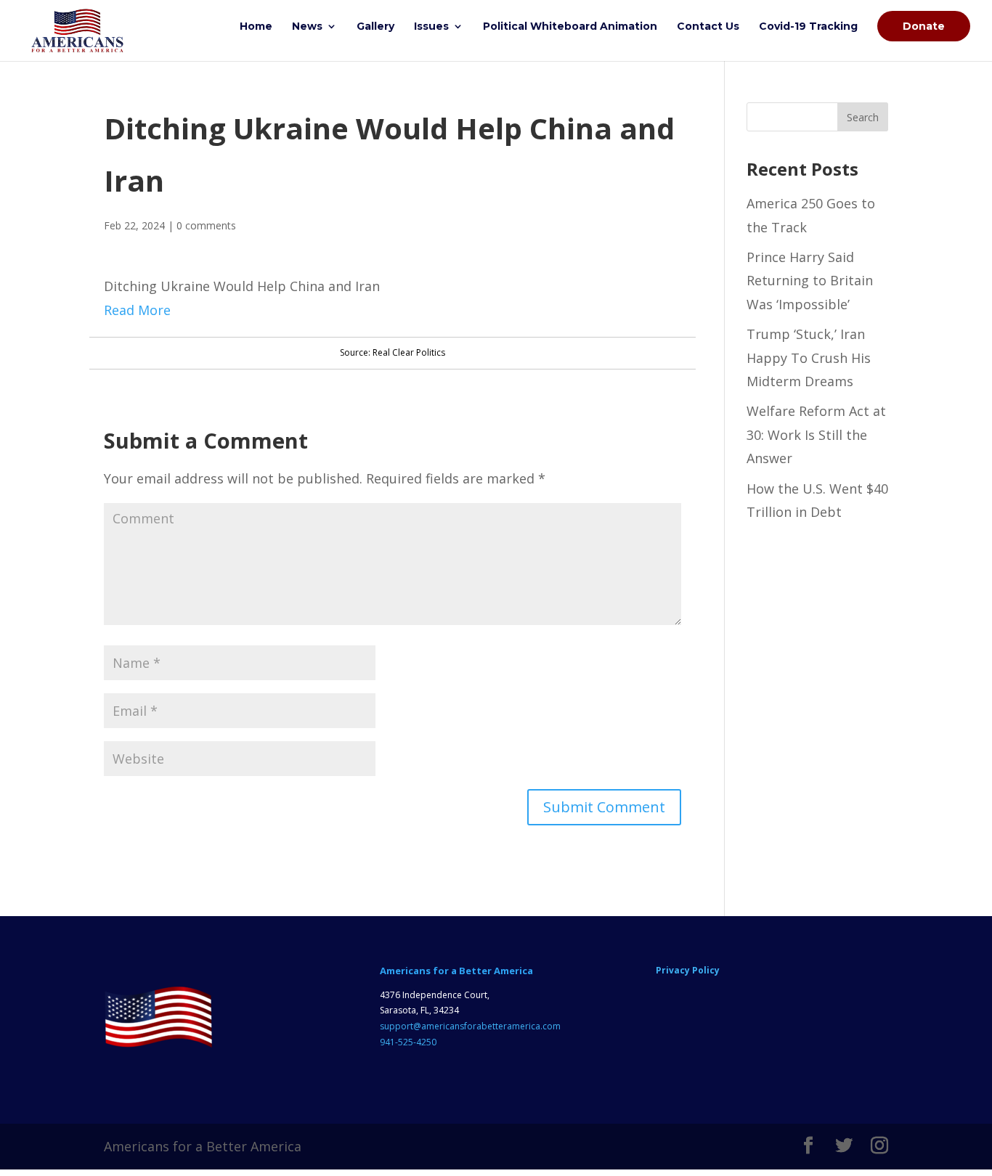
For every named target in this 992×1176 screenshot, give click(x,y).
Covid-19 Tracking (808, 27)
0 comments (206, 225)
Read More (137, 310)
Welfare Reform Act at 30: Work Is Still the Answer (816, 434)
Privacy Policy (688, 970)
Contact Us (708, 27)
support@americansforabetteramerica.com (470, 1026)
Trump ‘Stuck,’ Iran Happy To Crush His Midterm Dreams (809, 357)
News (307, 27)
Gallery (375, 27)
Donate (924, 26)
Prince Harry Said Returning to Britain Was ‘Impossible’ (810, 280)
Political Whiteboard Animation (570, 27)
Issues (431, 27)
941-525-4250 (408, 1042)
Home (256, 27)
